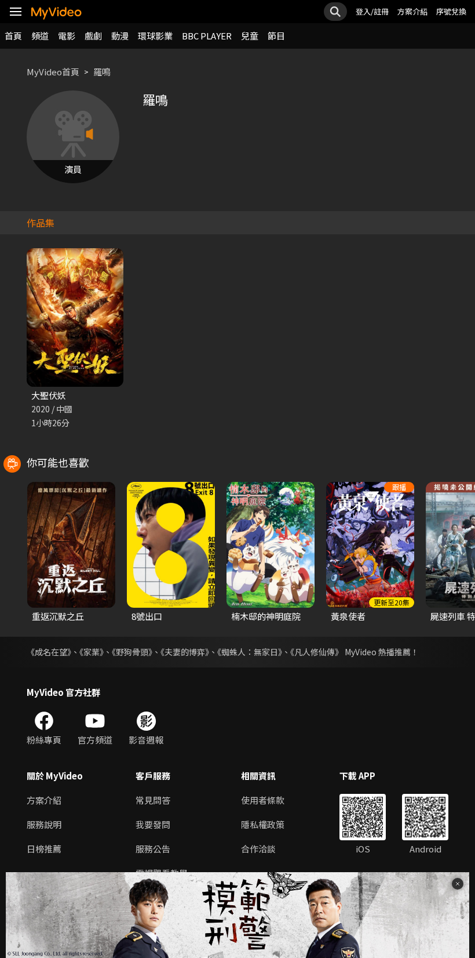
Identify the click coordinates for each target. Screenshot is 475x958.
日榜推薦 (44, 849)
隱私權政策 (262, 824)
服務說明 (44, 824)
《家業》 (91, 652)
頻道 (40, 36)
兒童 (249, 36)
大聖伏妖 (48, 395)
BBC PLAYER (207, 36)
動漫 (120, 36)
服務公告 (153, 849)
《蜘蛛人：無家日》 (249, 652)
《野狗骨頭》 (132, 652)
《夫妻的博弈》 (184, 652)
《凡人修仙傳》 (316, 652)
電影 (66, 36)
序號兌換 (451, 11)
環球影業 (155, 36)
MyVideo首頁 (53, 72)
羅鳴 (102, 72)
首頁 (13, 36)
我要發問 (153, 824)
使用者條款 (262, 800)
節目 (276, 36)
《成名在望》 (49, 652)
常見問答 (153, 800)
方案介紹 (412, 11)
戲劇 (93, 36)
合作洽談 (258, 849)
